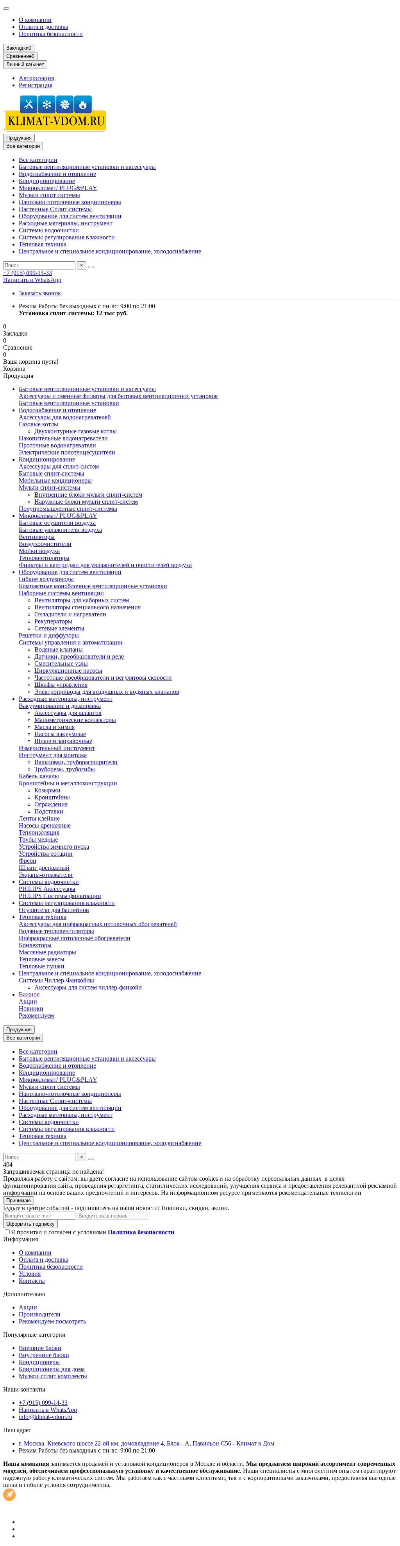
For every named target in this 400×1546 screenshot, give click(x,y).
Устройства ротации (46, 853)
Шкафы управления (61, 684)
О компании (35, 19)
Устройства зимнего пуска (54, 846)
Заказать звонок (40, 293)
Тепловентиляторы (44, 558)
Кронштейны (52, 797)
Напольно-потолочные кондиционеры (70, 202)
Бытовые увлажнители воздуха (60, 529)
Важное (29, 994)
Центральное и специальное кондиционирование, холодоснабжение (110, 251)
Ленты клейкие (39, 818)
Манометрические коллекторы (75, 719)
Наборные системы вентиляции (61, 593)
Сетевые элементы (59, 628)
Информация (20, 1239)
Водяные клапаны (58, 649)
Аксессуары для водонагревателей (65, 417)
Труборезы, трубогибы (64, 769)
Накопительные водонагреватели (63, 438)
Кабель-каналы (39, 776)
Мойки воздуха (39, 551)
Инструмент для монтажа (53, 755)
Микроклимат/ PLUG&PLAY (58, 188)
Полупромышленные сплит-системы (68, 508)
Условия (30, 1273)
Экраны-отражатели (46, 874)
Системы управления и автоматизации (71, 642)
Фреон (27, 860)
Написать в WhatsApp (32, 280)
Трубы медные (38, 839)
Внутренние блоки (44, 1355)
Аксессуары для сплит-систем (59, 466)
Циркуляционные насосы (68, 670)
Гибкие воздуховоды (46, 579)
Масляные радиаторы (47, 952)
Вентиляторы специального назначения (87, 607)
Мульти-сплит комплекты (53, 1376)
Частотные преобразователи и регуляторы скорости (103, 677)
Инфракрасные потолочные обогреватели (74, 938)
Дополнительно (24, 1294)
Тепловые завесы (41, 959)
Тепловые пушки (41, 966)
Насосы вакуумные (60, 734)
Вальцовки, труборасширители (76, 762)
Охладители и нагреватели (70, 614)
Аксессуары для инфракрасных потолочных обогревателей (98, 924)
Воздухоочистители (45, 543)
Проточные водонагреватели (57, 445)
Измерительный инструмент (57, 748)
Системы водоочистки (49, 230)
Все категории (38, 159)
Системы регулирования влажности (67, 237)
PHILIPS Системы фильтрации (60, 895)
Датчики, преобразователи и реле (79, 656)
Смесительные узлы (61, 663)
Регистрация (35, 85)
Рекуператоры (53, 621)
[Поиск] (91, 267)
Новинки (31, 1008)
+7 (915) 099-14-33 (27, 272)
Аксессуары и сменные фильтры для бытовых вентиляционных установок (118, 396)
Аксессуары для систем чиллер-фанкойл (88, 987)
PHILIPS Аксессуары (47, 888)
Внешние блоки (40, 1348)
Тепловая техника (42, 244)
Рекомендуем (36, 1015)
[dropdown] (6, 8)
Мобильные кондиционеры (55, 480)
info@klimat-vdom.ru (45, 1416)
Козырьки (47, 790)
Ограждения (51, 804)
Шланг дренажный (44, 867)
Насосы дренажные (45, 825)
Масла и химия (54, 727)
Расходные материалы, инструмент (65, 223)
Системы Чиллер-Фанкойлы (56, 980)
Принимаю (18, 1200)
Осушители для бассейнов (54, 910)
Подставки (48, 811)
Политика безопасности (51, 34)
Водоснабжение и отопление (57, 174)
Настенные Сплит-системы (55, 209)
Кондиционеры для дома (52, 1369)
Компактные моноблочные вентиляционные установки (93, 586)
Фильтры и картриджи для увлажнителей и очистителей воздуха (105, 565)
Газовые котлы (38, 424)
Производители (40, 1314)
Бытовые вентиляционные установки (69, 403)
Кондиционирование (47, 181)
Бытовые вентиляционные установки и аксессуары (87, 166)
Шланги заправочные (63, 741)
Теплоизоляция (39, 832)
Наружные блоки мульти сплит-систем (86, 501)
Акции (28, 1001)
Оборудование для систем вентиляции (70, 216)
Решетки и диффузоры (49, 635)
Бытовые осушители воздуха (57, 522)
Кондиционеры (39, 1362)
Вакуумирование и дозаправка (60, 705)
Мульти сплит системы (49, 195)
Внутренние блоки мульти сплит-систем (88, 494)
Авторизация (36, 78)
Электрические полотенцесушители (67, 452)
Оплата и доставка (43, 26)
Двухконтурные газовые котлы (75, 431)
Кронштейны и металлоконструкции (68, 783)
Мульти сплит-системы (49, 487)
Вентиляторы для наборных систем (81, 600)
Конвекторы (35, 945)
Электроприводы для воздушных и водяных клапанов (106, 691)
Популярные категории (34, 1334)
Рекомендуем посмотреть (52, 1321)
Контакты (32, 1280)
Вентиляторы (37, 536)
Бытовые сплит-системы (51, 473)
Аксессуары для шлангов (68, 712)
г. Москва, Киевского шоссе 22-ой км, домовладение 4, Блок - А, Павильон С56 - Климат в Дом (146, 1443)
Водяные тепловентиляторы (56, 931)
